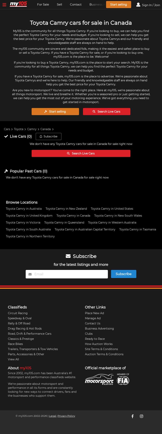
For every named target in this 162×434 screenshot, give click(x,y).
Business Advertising (99, 328)
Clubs (89, 333)
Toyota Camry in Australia (24, 208)
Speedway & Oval (20, 318)
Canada (45, 129)
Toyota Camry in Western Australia (112, 222)
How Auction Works (99, 344)
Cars (7, 129)
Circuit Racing (18, 313)
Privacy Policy (66, 415)
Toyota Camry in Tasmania (137, 229)
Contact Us (92, 323)
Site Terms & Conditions (101, 349)
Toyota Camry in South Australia (28, 229)
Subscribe (50, 136)
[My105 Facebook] (132, 416)
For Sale (43, 4)
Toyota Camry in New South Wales (118, 215)
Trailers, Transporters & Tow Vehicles (33, 349)
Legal (52, 415)
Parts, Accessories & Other (26, 354)
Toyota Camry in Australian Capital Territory (85, 229)
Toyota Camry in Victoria (23, 222)
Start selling (118, 4)
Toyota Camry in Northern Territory (30, 236)
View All (13, 359)
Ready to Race (95, 339)
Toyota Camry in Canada (73, 215)
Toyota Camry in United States (112, 208)
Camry (32, 129)
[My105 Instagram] (141, 416)
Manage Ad (93, 318)
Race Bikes (15, 344)
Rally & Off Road (19, 323)
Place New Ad (94, 313)
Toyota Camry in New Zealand (66, 208)
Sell (59, 4)
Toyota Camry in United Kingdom (29, 215)
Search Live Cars (108, 111)
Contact (76, 4)
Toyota (18, 129)
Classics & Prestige (21, 339)
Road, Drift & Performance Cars (29, 333)
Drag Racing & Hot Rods (25, 328)
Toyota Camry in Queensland (64, 222)
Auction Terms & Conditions (104, 354)
